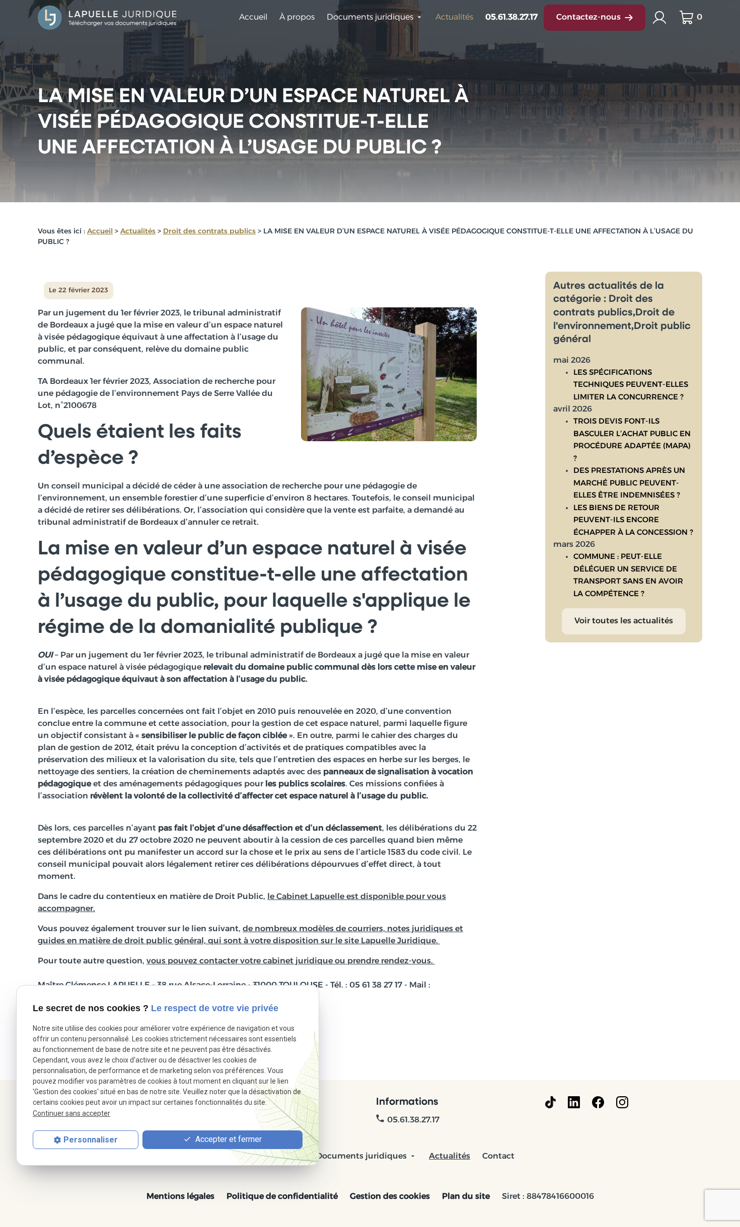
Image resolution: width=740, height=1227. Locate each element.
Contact (498, 1157)
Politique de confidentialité (282, 1197)
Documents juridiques (370, 18)
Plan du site (466, 1197)
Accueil (253, 18)
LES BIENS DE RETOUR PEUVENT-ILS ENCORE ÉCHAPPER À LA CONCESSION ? (633, 521)
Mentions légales (180, 1197)
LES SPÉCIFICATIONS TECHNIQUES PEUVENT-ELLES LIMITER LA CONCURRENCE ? (630, 385)
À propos (297, 18)
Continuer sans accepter (71, 1113)
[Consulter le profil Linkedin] (574, 1102)
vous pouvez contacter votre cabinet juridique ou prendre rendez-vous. (290, 961)
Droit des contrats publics (209, 231)
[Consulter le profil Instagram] (622, 1102)
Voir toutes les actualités (623, 621)
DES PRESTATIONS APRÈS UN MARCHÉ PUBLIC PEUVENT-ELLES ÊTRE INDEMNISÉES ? (629, 483)
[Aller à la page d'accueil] (108, 18)
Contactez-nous (588, 18)
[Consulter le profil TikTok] (550, 1102)
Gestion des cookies (390, 1197)
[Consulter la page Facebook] (598, 1102)
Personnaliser (90, 1139)
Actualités (454, 18)
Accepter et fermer (227, 1139)
